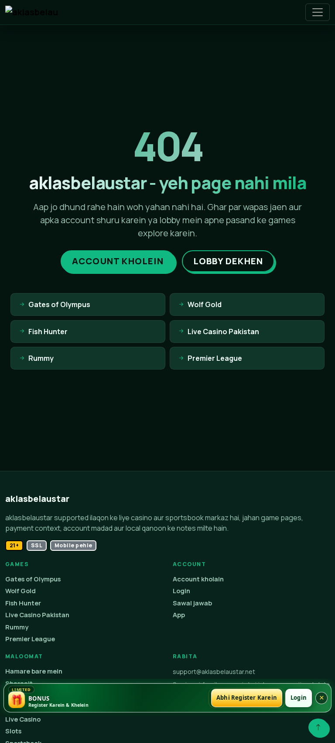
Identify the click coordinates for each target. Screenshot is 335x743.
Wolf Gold (20, 591)
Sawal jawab (192, 603)
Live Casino (23, 719)
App (179, 615)
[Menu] (317, 12)
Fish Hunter (23, 603)
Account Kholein (118, 261)
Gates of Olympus (33, 579)
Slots (13, 731)
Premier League (30, 639)
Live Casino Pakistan (37, 615)
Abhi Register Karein (246, 698)
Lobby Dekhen (228, 261)
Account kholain (198, 579)
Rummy (16, 627)
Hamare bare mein (33, 671)
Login (181, 591)
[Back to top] (318, 727)
